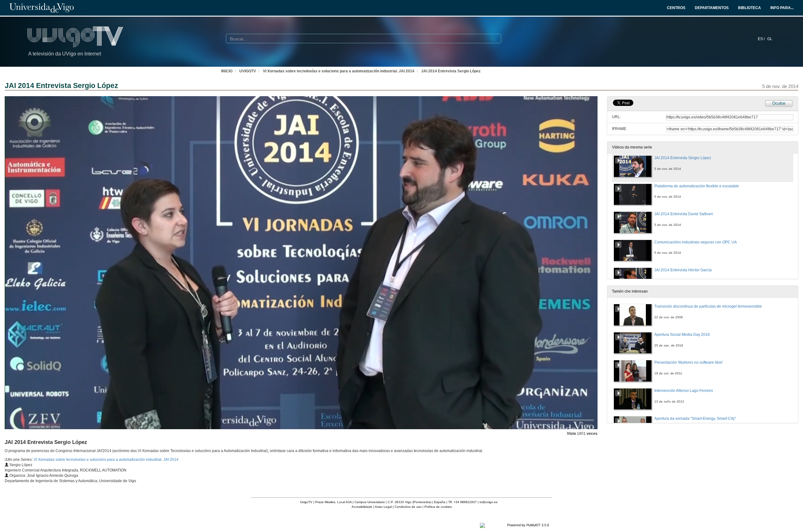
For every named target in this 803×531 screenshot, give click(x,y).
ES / (762, 39)
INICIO (226, 71)
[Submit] (493, 39)
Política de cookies (438, 506)
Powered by (528, 525)
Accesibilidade (362, 506)
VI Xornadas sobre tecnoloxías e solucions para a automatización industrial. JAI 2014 (338, 71)
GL (769, 39)
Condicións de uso (408, 506)
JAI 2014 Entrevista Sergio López (451, 71)
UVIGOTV (247, 71)
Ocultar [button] (778, 103)
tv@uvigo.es (488, 502)
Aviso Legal (383, 506)
